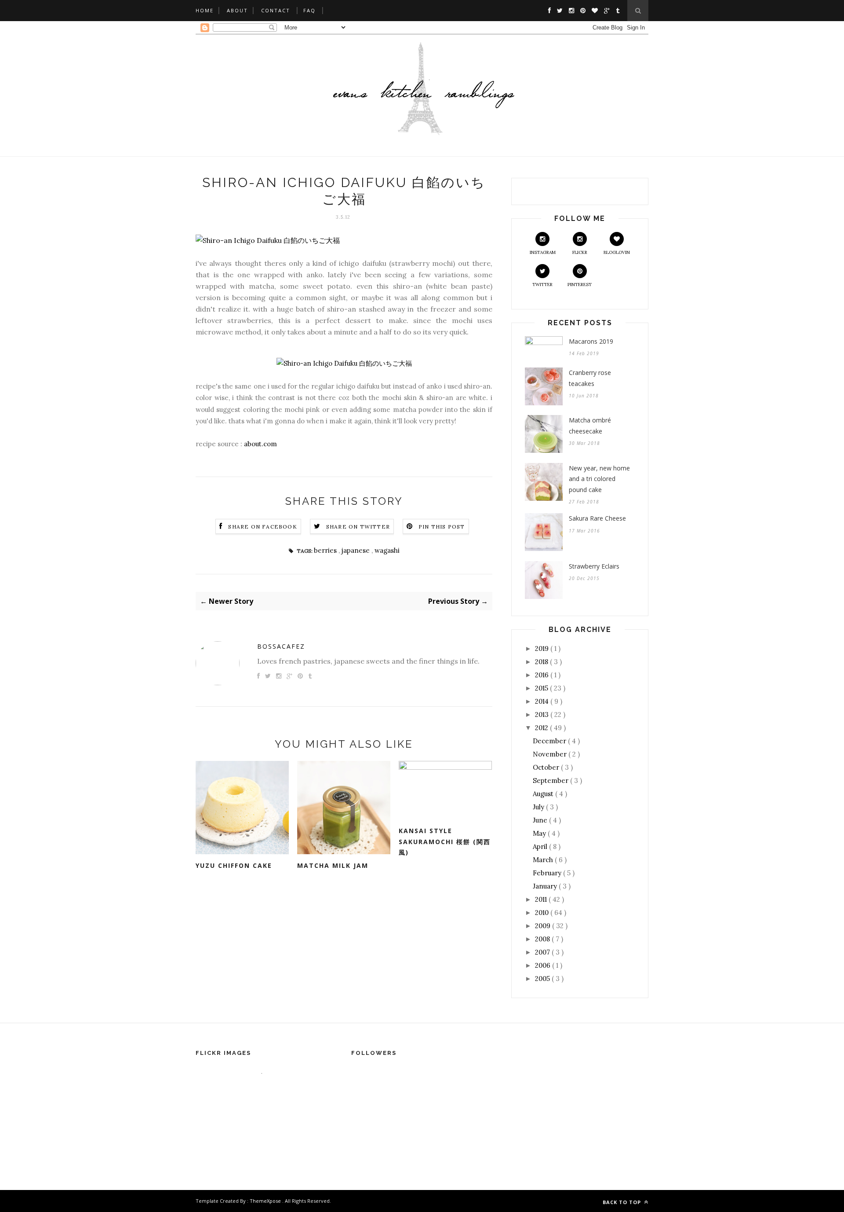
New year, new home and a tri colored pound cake (599, 479)
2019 (542, 648)
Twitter (542, 284)
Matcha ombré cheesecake (590, 425)
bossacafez (281, 646)
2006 (543, 965)
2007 (543, 952)
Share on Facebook (262, 526)
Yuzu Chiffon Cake (234, 865)
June (541, 820)
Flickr (579, 252)
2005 (543, 978)
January (546, 886)
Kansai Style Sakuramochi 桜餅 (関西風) (445, 841)
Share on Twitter (358, 526)
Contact (275, 10)
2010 (542, 912)
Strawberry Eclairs (594, 566)
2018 (542, 661)
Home (205, 10)
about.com (260, 444)
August (544, 794)
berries (326, 550)
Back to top (623, 1202)
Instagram (543, 252)
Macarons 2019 (591, 341)
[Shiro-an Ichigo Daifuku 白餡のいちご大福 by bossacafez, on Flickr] (268, 240)
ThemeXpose (265, 1200)
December (550, 741)
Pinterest (580, 284)
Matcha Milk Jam (332, 865)
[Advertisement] (422, 1016)
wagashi (387, 550)
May (540, 833)
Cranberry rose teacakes (590, 378)
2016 (542, 675)
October (547, 767)
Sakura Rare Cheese (597, 518)
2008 (543, 939)
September (551, 780)
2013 (542, 714)
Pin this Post (441, 526)
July (539, 807)
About (237, 10)
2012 (542, 728)
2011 (542, 899)
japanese (356, 550)
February (548, 873)
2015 (542, 688)
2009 (543, 926)
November (550, 754)
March (544, 860)
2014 (542, 701)
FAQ (309, 10)
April (541, 846)
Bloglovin (617, 252)
